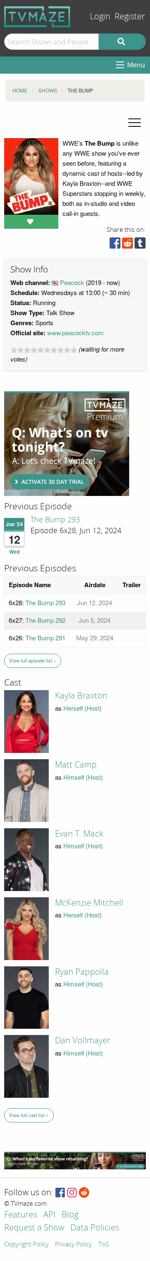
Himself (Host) (83, 777)
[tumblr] (140, 245)
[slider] (43, 350)
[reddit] (127, 245)
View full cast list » (28, 1115)
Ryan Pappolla (82, 972)
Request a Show (34, 1228)
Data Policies (94, 1228)
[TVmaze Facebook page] (60, 1193)
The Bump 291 (45, 637)
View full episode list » (32, 660)
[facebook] (115, 245)
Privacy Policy (73, 1244)
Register (130, 16)
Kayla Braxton (81, 696)
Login (100, 16)
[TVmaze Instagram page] (72, 1193)
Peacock (72, 282)
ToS (103, 1244)
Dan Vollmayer (82, 1040)
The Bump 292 (45, 620)
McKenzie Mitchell (89, 903)
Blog (70, 1215)
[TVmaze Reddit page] (84, 1193)
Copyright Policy (26, 1244)
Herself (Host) (82, 708)
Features (20, 1215)
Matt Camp (76, 765)
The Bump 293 (55, 519)
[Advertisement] (66, 443)
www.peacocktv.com (75, 332)
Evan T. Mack (79, 834)
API (49, 1215)
